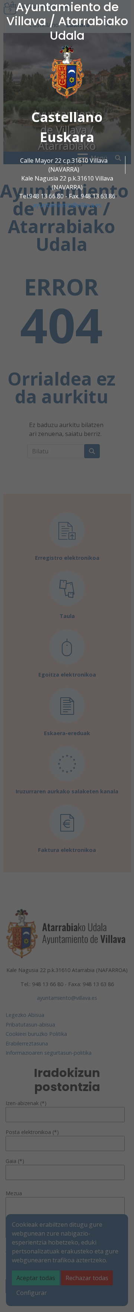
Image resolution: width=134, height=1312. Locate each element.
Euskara (67, 137)
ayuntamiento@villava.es (67, 205)
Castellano (67, 117)
